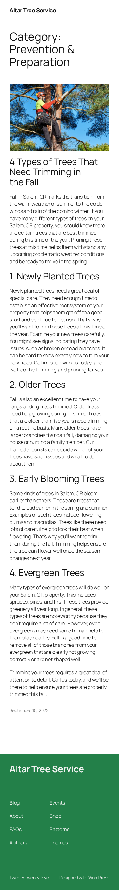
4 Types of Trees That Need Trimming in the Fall (54, 172)
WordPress (98, 877)
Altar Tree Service (33, 10)
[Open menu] (105, 10)
